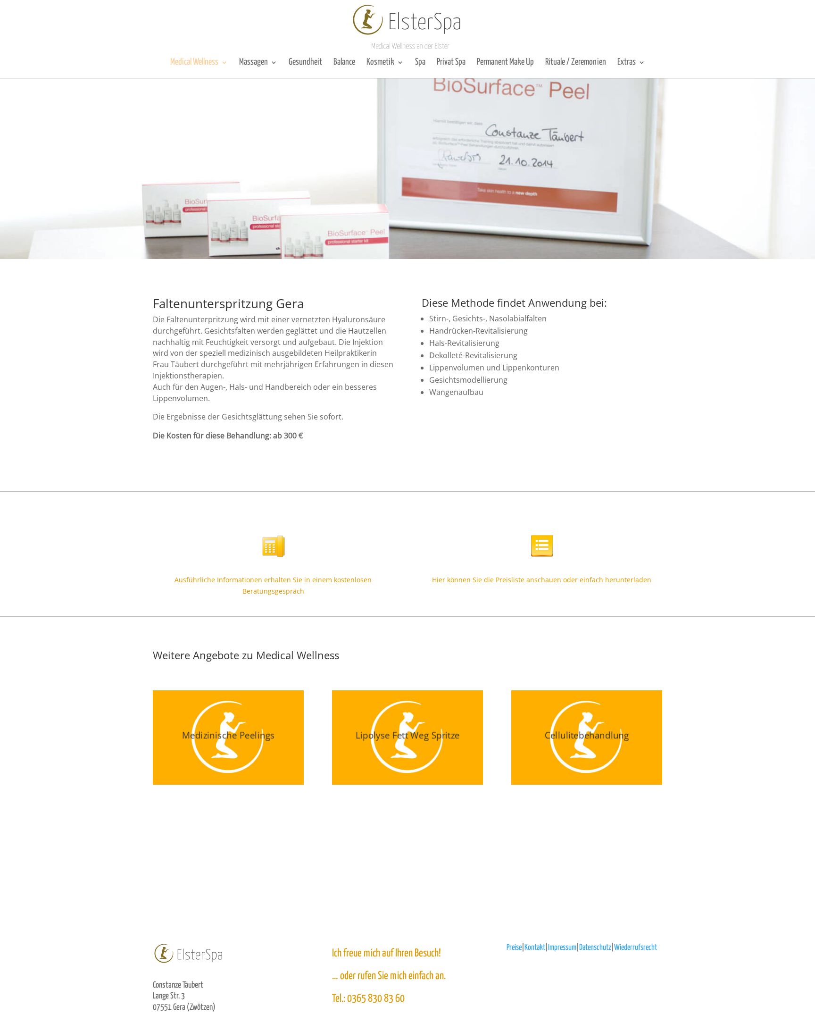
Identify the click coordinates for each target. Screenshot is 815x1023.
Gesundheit (305, 62)
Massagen (253, 62)
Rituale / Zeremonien (575, 62)
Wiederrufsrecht (635, 948)
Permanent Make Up (505, 62)
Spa (420, 62)
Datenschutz (595, 948)
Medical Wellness (194, 62)
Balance (344, 62)
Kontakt (534, 948)
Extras (626, 62)
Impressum (562, 948)
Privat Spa (451, 62)
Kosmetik (380, 62)
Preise (514, 948)
